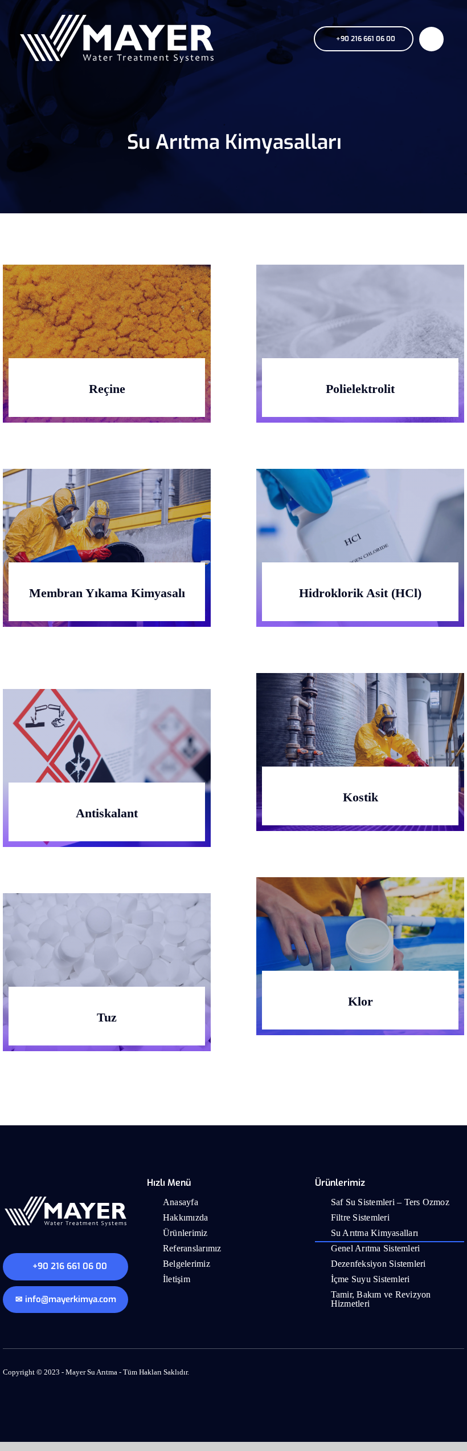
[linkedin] (460, 1379)
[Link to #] (431, 39)
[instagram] (440, 1379)
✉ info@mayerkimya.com (65, 1308)
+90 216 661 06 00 (70, 1275)
